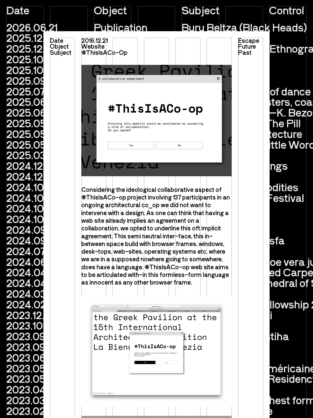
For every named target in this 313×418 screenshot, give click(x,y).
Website (93, 46)
